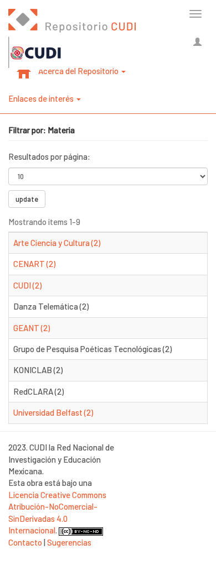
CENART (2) (34, 264)
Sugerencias (69, 542)
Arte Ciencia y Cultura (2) (56, 243)
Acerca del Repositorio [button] (79, 71)
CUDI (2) (27, 285)
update (27, 199)
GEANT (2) (31, 328)
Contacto (25, 542)
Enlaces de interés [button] (41, 98)
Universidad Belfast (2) (53, 412)
